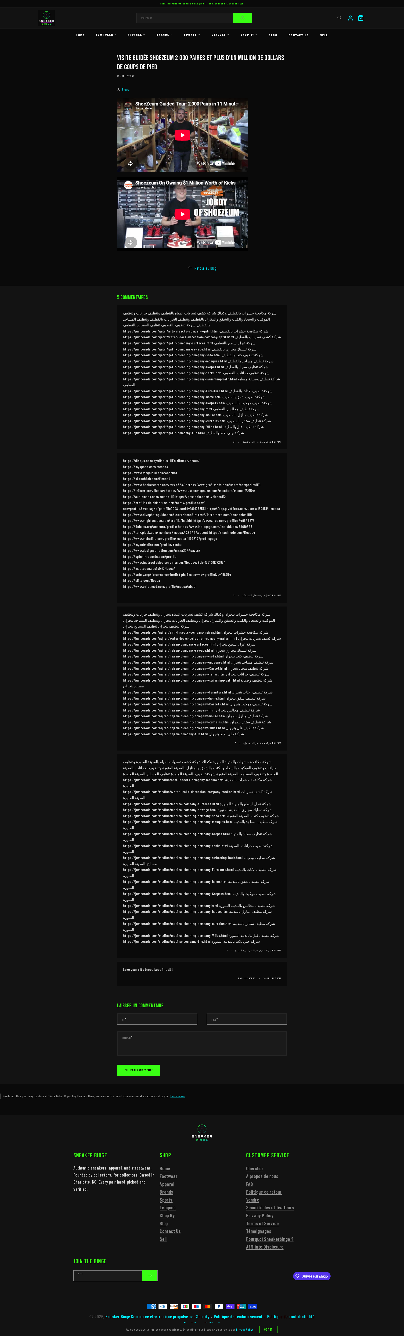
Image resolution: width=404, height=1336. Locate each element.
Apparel (135, 34)
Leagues (219, 34)
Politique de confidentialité (291, 1316)
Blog (273, 35)
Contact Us (299, 35)
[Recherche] (242, 18)
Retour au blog (205, 268)
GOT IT (268, 1330)
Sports (190, 34)
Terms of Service (262, 1223)
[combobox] (194, 18)
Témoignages (258, 1231)
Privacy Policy (260, 1215)
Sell (324, 35)
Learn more (177, 1096)
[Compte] (350, 18)
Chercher (254, 1168)
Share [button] (126, 89)
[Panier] (361, 18)
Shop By (247, 34)
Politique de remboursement (238, 1316)
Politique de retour (264, 1192)
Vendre (252, 1199)
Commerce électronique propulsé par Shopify (170, 1316)
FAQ (249, 1184)
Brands (162, 34)
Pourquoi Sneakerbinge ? (270, 1239)
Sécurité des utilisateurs (270, 1207)
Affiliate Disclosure (265, 1247)
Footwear (104, 34)
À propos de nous (262, 1176)
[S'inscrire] (149, 1275)
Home (80, 35)
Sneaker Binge (117, 1316)
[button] (340, 18)
